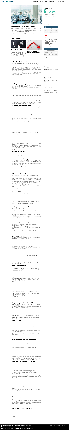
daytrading (17, 164)
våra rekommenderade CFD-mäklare (32, 359)
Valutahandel (62, 1)
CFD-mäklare (41, 1)
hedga (40, 288)
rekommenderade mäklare (37, 402)
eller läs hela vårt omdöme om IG (50, 50)
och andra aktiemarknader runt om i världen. (26, 166)
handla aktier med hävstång (36, 161)
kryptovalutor (25, 182)
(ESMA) (13, 307)
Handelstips (46, 1)
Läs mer (15, 21)
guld (25, 148)
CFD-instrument (51, 1)
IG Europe (14, 417)
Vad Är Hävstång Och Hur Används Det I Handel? (17, 50)
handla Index (21, 132)
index (12, 183)
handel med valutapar (24, 107)
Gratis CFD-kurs (57, 1)
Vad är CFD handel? (35, 1)
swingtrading (21, 164)
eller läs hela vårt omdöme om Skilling (51, 28)
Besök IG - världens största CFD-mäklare (50, 48)
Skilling (14, 416)
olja (27, 148)
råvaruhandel (30, 143)
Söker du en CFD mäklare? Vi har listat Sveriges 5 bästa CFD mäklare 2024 (26, 18)
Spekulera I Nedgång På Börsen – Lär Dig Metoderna (33, 52)
